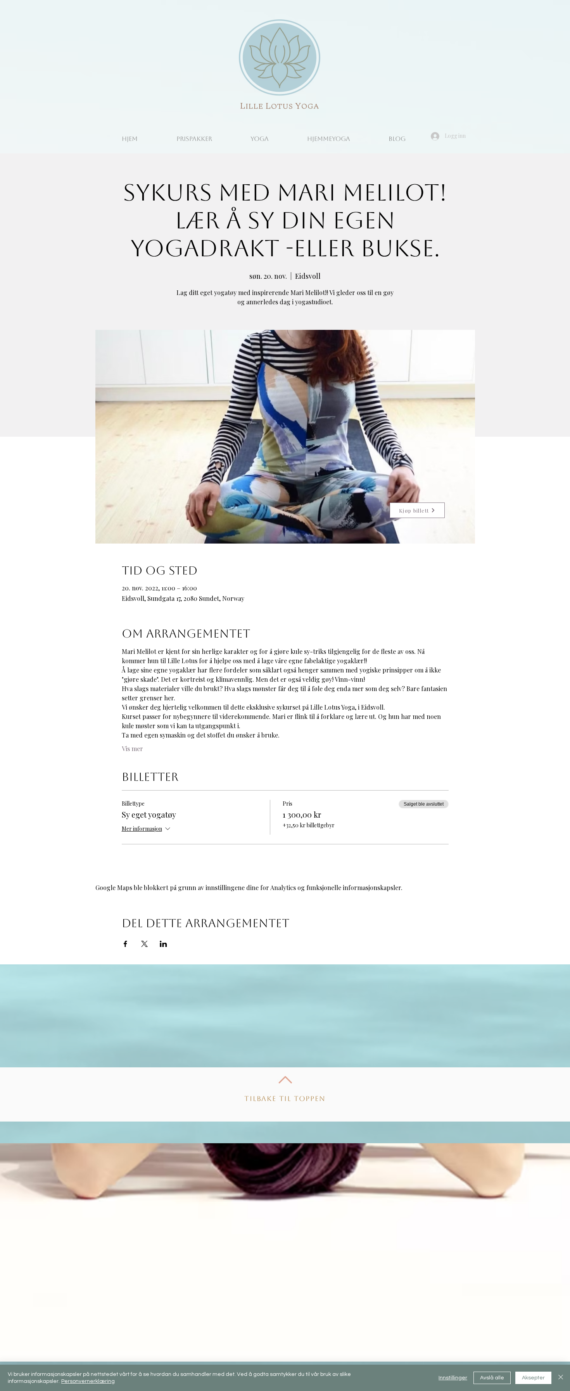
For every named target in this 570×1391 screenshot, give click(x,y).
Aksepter (533, 1378)
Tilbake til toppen (284, 1098)
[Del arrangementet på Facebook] (125, 944)
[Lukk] (560, 1378)
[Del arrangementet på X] (144, 944)
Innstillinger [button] (453, 1378)
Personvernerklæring (88, 1381)
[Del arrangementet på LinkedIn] (163, 944)
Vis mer (132, 748)
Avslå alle (492, 1378)
